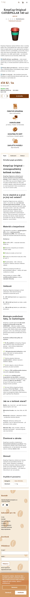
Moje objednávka (5, 529)
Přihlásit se (5, 563)
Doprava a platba (5, 521)
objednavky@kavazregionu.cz (9, 500)
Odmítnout (8, 592)
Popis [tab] (4, 155)
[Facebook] (3, 505)
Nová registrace (5, 567)
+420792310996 (5, 501)
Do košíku (20, 96)
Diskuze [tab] (22, 155)
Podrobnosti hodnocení (15, 21)
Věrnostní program (6, 525)
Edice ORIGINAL (19, 481)
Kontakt (3, 519)
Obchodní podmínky (6, 527)
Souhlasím (21, 592)
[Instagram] (7, 505)
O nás (2, 517)
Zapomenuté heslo (6, 569)
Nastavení (14, 587)
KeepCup (15, 16)
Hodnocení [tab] (13, 155)
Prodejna (3, 523)
